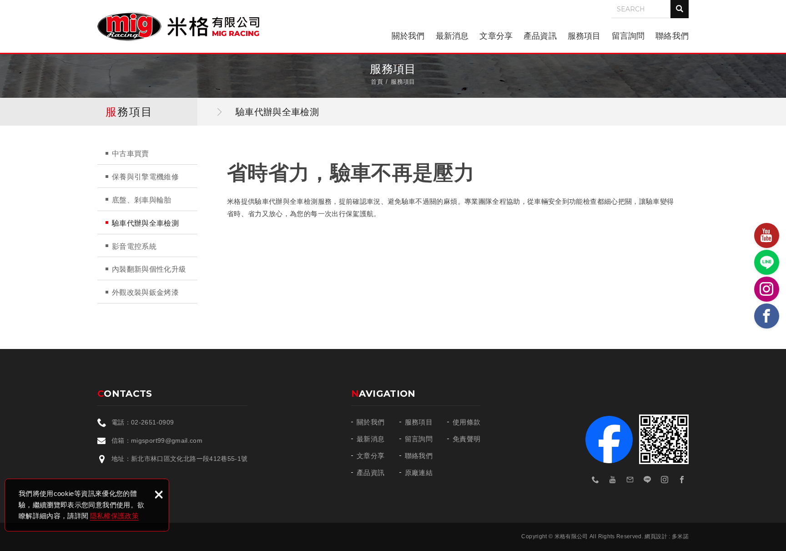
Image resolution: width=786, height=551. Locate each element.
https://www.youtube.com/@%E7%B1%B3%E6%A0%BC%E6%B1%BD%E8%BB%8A (613, 479)
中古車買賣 (130, 153)
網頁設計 (656, 536)
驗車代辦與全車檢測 (145, 223)
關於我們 (408, 35)
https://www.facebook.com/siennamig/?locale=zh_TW (682, 479)
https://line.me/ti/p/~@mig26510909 (647, 479)
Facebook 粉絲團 (609, 440)
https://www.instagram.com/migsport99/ (664, 479)
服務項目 (584, 35)
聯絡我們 (672, 35)
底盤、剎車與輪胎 (141, 200)
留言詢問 (628, 35)
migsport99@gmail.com (166, 440)
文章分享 (496, 35)
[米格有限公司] (178, 26)
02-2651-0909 (152, 422)
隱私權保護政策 (114, 516)
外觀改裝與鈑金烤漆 (145, 292)
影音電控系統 (134, 246)
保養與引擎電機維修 (145, 177)
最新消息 (452, 35)
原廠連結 (419, 472)
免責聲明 (466, 439)
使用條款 (466, 422)
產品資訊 (540, 35)
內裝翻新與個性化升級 (149, 269)
